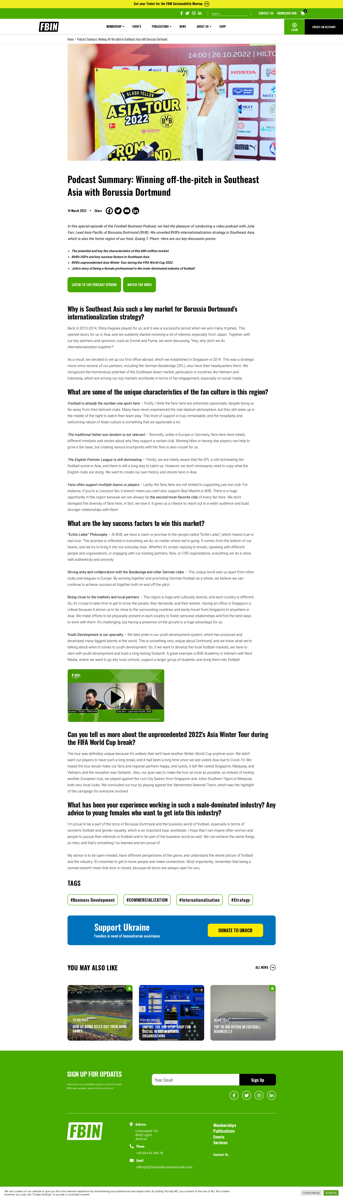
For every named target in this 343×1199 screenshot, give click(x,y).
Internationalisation (201, 900)
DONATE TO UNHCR (235, 930)
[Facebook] (110, 210)
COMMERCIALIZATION (148, 900)
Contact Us (266, 13)
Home (70, 39)
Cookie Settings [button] (311, 1192)
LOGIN (294, 30)
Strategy (242, 900)
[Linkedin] (136, 210)
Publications (160, 26)
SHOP (222, 26)
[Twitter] (119, 210)
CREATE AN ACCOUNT (324, 27)
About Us (203, 26)
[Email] (127, 210)
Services (220, 1142)
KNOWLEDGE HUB (287, 13)
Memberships (224, 1125)
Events (136, 26)
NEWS (183, 26)
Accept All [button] (331, 1192)
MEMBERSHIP (114, 26)
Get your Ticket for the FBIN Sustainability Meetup (168, 3)
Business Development (94, 900)
